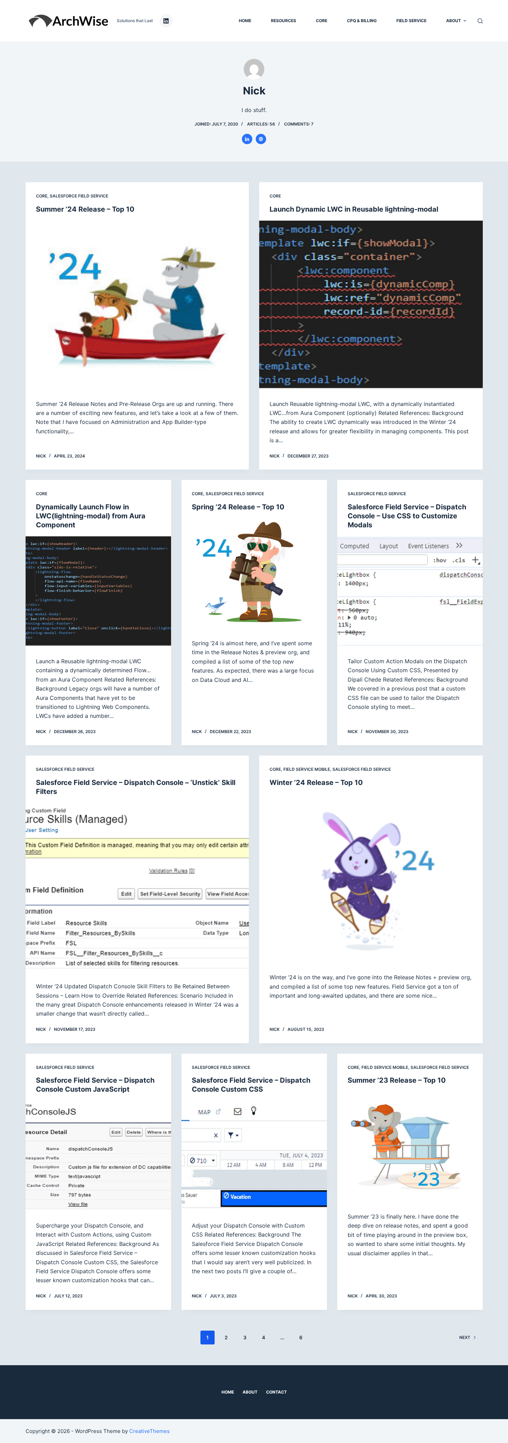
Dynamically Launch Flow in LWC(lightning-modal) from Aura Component (90, 516)
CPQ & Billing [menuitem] (362, 20)
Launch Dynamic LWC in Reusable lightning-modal (354, 209)
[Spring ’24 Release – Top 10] (254, 573)
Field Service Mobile (306, 769)
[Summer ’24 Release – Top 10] (137, 304)
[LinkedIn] (166, 20)
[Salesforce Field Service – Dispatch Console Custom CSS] (254, 1155)
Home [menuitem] (245, 20)
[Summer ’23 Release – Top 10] (410, 1146)
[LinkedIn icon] (247, 139)
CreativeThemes (149, 1431)
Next (464, 1337)
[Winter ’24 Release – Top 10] (371, 878)
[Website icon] (261, 139)
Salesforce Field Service (79, 195)
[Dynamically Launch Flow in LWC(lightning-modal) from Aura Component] (98, 591)
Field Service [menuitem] (411, 20)
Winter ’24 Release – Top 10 (316, 782)
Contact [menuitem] (276, 1392)
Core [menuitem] (321, 20)
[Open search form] (480, 21)
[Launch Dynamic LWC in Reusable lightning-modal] (371, 304)
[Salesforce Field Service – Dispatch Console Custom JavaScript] (98, 1155)
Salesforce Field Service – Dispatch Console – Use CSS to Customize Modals (407, 516)
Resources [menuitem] (283, 20)
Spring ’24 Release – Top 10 (238, 507)
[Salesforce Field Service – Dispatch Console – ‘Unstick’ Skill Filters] (137, 887)
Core (41, 195)
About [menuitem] (453, 20)
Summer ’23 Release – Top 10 (397, 1080)
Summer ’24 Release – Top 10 (85, 209)
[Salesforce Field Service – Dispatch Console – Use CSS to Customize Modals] (410, 591)
